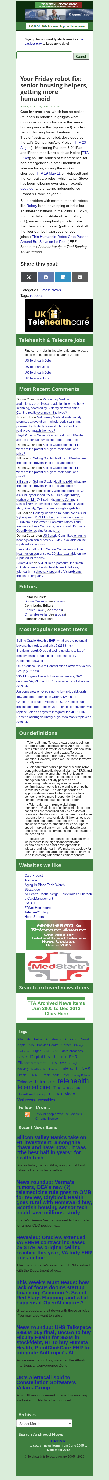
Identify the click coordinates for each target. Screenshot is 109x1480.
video (70, 1094)
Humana (53, 1069)
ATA (31, 1045)
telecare (45, 1081)
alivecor (56, 1039)
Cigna (37, 1051)
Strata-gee (32, 889)
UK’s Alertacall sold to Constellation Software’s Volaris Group (46, 1382)
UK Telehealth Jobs (38, 372)
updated (26, 188)
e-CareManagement (39, 898)
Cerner (66, 1045)
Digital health (43, 1056)
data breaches (72, 1051)
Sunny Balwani (81, 1075)
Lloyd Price (24, 435)
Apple (21, 1045)
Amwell (85, 1039)
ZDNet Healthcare (38, 908)
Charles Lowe (34, 610)
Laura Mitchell (26, 549)
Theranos (63, 1087)
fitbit (63, 1063)
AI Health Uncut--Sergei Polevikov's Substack (58, 894)
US (51, 1094)
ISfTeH (30, 903)
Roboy (32, 206)
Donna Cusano (35, 601)
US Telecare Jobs (37, 367)
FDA (53, 1063)
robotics (36, 295)
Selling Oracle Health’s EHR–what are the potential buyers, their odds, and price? (49, 449)
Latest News (50, 290)
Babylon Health (47, 1045)
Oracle (22, 1075)
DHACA (22, 1057)
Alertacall (31, 880)
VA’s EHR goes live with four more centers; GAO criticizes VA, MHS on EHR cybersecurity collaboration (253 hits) (53, 681)
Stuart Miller (24, 563)
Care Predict (34, 875)
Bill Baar (22, 481)
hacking (22, 1069)
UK (78, 1088)
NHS (85, 1068)
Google (73, 1063)
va (59, 1094)
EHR (73, 1057)
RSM (66, 1075)
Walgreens (26, 1100)
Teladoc (24, 1081)
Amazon (71, 1039)
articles (59, 601)
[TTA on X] (59, 935)
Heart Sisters (34, 917)
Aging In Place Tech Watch (45, 885)
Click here (58, 1441)
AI (47, 1039)
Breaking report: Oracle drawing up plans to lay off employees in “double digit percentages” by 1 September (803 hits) (50, 656)
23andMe (24, 1039)
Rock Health (51, 1075)
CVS (56, 1051)
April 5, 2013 (28, 106)
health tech (38, 1069)
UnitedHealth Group (31, 1094)
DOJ (63, 1057)
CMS (47, 1051)
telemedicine (33, 1087)
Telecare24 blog (36, 912)
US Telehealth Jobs (38, 360)
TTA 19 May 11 (49, 173)
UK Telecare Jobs (37, 378)
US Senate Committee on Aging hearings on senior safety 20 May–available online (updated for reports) (51, 540)
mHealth (69, 1068)
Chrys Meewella (36, 614)
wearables (46, 1100)
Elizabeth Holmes (32, 1063)
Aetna (38, 1039)
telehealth (73, 1081)
